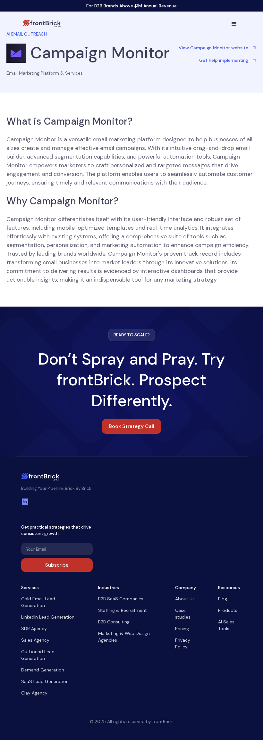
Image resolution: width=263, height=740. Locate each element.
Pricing (182, 628)
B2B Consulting (114, 622)
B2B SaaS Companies (120, 599)
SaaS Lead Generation (45, 681)
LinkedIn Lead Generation (47, 617)
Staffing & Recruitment (122, 610)
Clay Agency (34, 693)
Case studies (183, 613)
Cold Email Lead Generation (38, 602)
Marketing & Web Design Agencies (124, 636)
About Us (185, 599)
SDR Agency (34, 628)
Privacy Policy (182, 643)
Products (227, 610)
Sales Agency (35, 640)
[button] (234, 24)
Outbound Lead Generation (38, 655)
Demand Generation (42, 670)
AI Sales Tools (226, 625)
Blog (222, 599)
